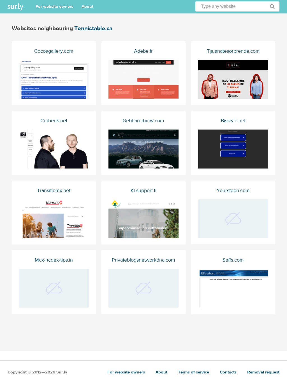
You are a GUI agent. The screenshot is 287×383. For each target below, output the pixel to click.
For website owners (54, 6)
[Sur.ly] (15, 6)
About (87, 6)
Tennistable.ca (93, 28)
